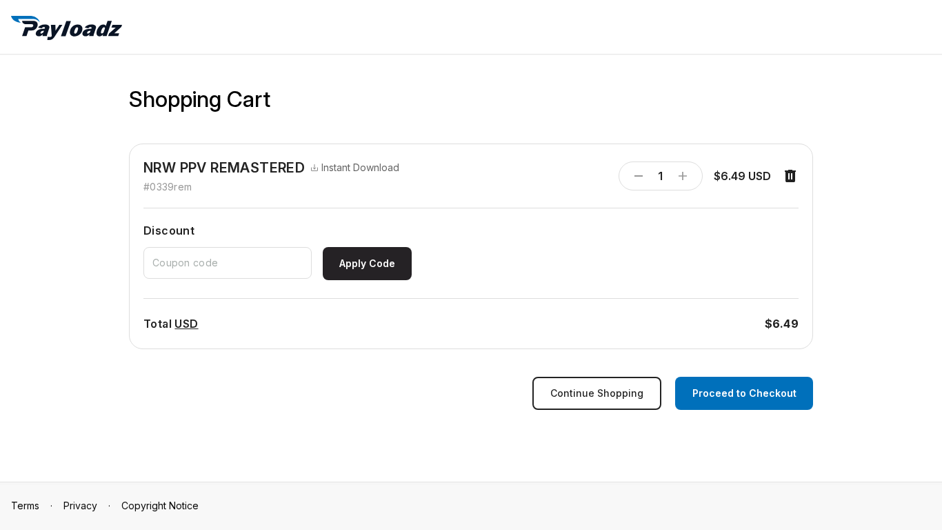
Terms (25, 505)
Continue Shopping (596, 393)
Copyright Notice (160, 505)
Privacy (80, 505)
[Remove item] (790, 176)
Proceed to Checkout (744, 393)
